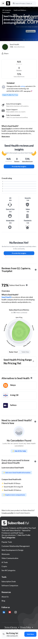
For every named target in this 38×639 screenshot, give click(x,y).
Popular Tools (7, 542)
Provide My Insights (19, 166)
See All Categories (8, 570)
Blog (3, 601)
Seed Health (6, 12)
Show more (6, 136)
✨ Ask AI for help (19, 451)
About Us (5, 597)
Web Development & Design (12, 550)
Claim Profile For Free (10, 95)
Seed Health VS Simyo (12, 483)
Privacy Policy (25, 627)
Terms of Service (10, 627)
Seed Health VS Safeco (12, 490)
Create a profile (7, 513)
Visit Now (30, 634)
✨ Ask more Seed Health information (16, 472)
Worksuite (6, 554)
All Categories (6, 10)
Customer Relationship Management (16, 546)
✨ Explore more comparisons (14, 495)
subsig (22, 86)
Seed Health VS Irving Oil (13, 487)
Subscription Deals (9, 581)
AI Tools (5, 562)
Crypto (4, 566)
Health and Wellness (20, 10)
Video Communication (10, 558)
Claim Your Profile (23, 535)
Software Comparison (10, 585)
